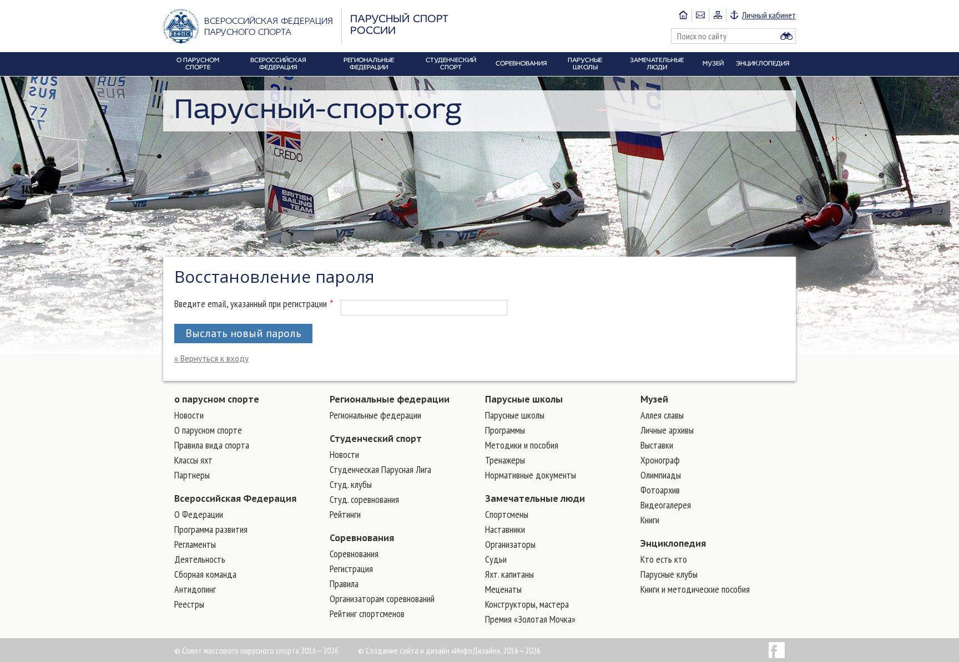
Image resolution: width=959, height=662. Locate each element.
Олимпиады (660, 475)
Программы (505, 430)
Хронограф (660, 460)
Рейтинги (345, 514)
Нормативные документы (530, 475)
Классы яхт (193, 460)
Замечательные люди (535, 498)
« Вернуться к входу (211, 358)
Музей (654, 399)
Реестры (189, 604)
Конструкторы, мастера (527, 604)
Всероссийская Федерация (235, 498)
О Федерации (198, 514)
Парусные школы (524, 399)
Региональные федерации (390, 399)
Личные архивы (667, 430)
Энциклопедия (673, 543)
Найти (786, 36)
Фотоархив (660, 489)
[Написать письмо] (700, 15)
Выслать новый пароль (243, 333)
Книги (649, 519)
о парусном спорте (216, 399)
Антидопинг (195, 589)
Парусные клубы (669, 574)
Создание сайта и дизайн (408, 650)
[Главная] (683, 15)
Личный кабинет (769, 15)
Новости (189, 415)
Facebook (777, 650)
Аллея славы (662, 415)
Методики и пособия (521, 445)
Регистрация (351, 568)
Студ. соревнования (364, 499)
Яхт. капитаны (509, 574)
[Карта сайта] (717, 15)
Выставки (656, 445)
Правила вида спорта (211, 445)
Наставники (505, 529)
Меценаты (503, 589)
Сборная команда (205, 574)
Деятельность (199, 559)
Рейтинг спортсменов (367, 613)
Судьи (496, 559)
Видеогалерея (665, 504)
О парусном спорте (208, 430)
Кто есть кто (663, 559)
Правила (344, 583)
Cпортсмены (506, 514)
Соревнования (362, 537)
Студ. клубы (351, 484)
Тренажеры (505, 460)
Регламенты (195, 544)
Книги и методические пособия (695, 589)
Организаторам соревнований (382, 598)
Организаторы (510, 544)
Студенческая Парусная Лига (380, 469)
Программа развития (211, 529)
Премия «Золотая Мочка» (530, 619)
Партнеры (192, 475)
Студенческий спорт (376, 438)
